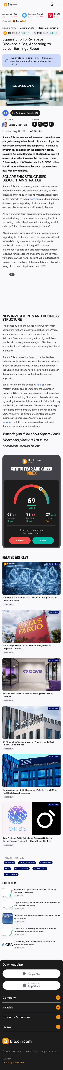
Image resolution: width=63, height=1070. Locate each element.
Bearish (20, 540)
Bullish (43, 540)
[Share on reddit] (45, 124)
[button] (36, 113)
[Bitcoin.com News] (10, 5)
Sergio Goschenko (18, 125)
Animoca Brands (27, 863)
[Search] (52, 4)
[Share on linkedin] (51, 124)
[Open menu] (58, 4)
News (5, 27)
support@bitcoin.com (13, 1062)
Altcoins (9, 863)
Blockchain (45, 863)
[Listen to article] (5, 113)
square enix (40, 869)
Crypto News (14, 27)
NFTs (7, 869)
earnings (35, 198)
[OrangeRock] (19, 21)
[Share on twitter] (40, 124)
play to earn (21, 869)
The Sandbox (11, 874)
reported (7, 422)
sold (39, 384)
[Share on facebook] (34, 124)
